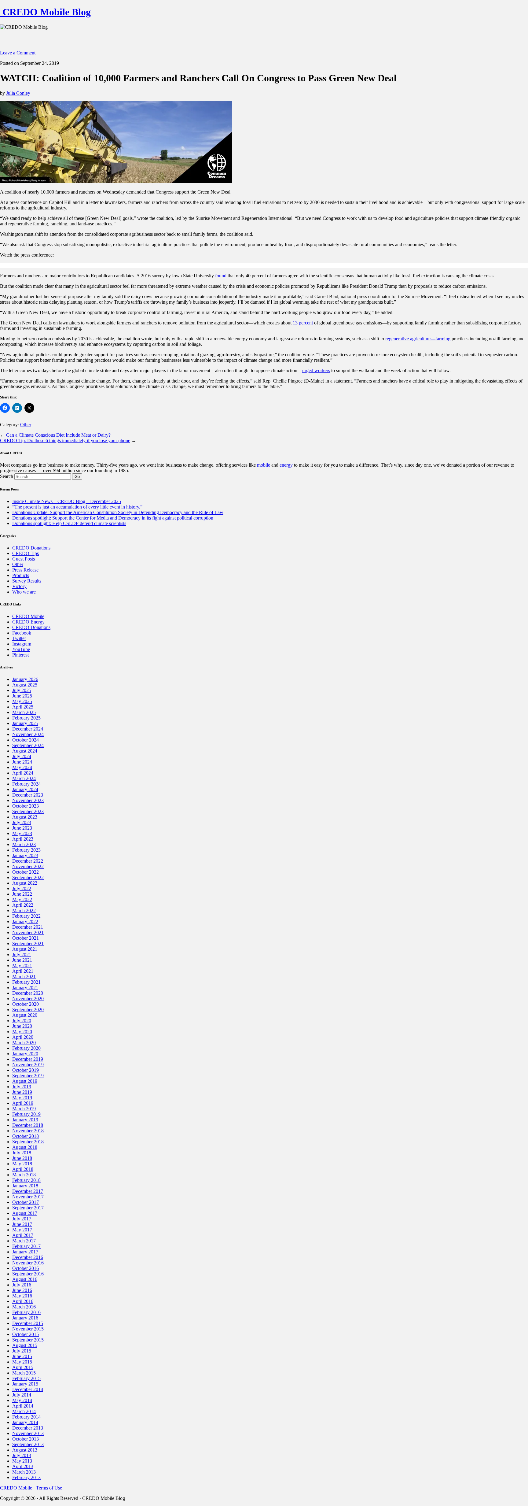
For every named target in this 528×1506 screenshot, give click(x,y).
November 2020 (28, 998)
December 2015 (27, 1323)
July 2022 (21, 888)
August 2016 (24, 1279)
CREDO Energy (28, 621)
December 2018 (27, 1125)
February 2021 (26, 982)
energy (286, 465)
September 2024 (28, 745)
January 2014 (25, 1422)
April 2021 (22, 971)
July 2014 (21, 1394)
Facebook (21, 632)
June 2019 (22, 1092)
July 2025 (21, 690)
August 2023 (24, 817)
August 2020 (24, 1015)
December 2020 (27, 993)
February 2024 (26, 783)
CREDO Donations (31, 547)
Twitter (19, 638)
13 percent (303, 322)
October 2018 (25, 1136)
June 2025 (22, 695)
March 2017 (24, 1240)
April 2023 (22, 839)
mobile (263, 465)
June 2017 (22, 1224)
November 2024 (28, 734)
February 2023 (26, 850)
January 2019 (25, 1119)
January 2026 (25, 679)
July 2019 (21, 1086)
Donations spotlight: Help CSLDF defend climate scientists (69, 523)
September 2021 (28, 943)
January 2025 (25, 723)
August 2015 (24, 1345)
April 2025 (22, 706)
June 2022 (22, 894)
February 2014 (26, 1416)
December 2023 (27, 794)
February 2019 (26, 1114)
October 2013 (25, 1438)
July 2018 (21, 1152)
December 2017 (27, 1191)
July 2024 (21, 756)
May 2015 (22, 1361)
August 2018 (24, 1147)
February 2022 (26, 916)
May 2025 (22, 701)
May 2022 (22, 899)
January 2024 (25, 789)
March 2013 (24, 1472)
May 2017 (22, 1229)
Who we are (24, 591)
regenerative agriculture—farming (417, 338)
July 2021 (21, 954)
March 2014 (24, 1411)
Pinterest (20, 654)
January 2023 (25, 855)
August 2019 (24, 1081)
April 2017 (22, 1235)
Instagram (21, 643)
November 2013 (28, 1433)
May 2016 (22, 1295)
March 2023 (24, 844)
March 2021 (24, 976)
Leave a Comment (17, 52)
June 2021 (22, 960)
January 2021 (25, 987)
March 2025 (24, 712)
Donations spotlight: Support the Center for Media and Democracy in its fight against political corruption (112, 517)
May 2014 (22, 1400)
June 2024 (22, 761)
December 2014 (27, 1389)
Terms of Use (49, 1487)
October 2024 (25, 739)
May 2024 (22, 767)
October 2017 (25, 1202)
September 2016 (28, 1273)
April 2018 (22, 1169)
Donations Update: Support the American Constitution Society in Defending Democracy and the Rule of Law (117, 512)
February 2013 (26, 1477)
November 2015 (28, 1328)
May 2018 (22, 1163)
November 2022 (28, 866)
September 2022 (28, 877)
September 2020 (28, 1009)
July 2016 (21, 1284)
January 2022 (25, 921)
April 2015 (22, 1367)
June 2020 (22, 1026)
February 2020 (26, 1048)
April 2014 (22, 1405)
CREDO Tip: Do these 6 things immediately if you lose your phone (65, 440)
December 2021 (27, 927)
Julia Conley (18, 93)
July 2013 (21, 1455)
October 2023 (25, 806)
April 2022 (22, 905)
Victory (19, 586)
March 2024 (24, 778)
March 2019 (24, 1108)
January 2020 (25, 1053)
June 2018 (22, 1158)
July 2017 (21, 1218)
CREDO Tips (25, 553)
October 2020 (25, 1004)
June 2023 (22, 828)
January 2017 (25, 1251)
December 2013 (27, 1427)
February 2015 (26, 1378)
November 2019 (28, 1064)
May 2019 (22, 1097)
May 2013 (22, 1460)
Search (6, 476)
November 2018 (28, 1130)
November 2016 (28, 1262)
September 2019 (28, 1075)
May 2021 (22, 965)
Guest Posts (23, 558)
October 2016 (25, 1268)
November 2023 (28, 800)
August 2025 (24, 684)
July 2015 (21, 1350)
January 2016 (25, 1317)
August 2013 (24, 1449)
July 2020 (21, 1020)
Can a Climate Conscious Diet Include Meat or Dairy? (58, 435)
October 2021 (25, 938)
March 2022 (24, 910)
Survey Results (26, 580)
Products (20, 575)
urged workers (316, 370)
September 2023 (28, 811)
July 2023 (21, 822)
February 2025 (26, 717)
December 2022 (27, 861)
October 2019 (25, 1070)
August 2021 (24, 949)
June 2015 (22, 1356)
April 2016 (22, 1301)
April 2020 (22, 1037)
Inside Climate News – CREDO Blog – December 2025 (66, 501)
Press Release (25, 569)
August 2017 (24, 1213)
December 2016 (27, 1257)
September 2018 (28, 1141)
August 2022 (24, 883)
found (220, 275)
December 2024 (27, 728)
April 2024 (22, 772)
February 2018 (26, 1180)
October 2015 (25, 1334)
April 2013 (22, 1466)
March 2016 (24, 1306)
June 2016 (22, 1290)
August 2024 (24, 750)
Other (25, 424)
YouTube (21, 649)
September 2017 (28, 1207)
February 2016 (26, 1312)
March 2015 (24, 1372)
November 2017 (28, 1196)
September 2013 (28, 1444)
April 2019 (22, 1103)
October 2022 (25, 872)
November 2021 (28, 932)
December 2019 (27, 1059)
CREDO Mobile (28, 616)
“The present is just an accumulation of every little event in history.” (77, 506)
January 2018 (25, 1185)
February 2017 (26, 1246)
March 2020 (24, 1042)
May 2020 (22, 1031)
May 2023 (22, 833)
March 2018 (24, 1174)
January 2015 (25, 1383)
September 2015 (28, 1339)
